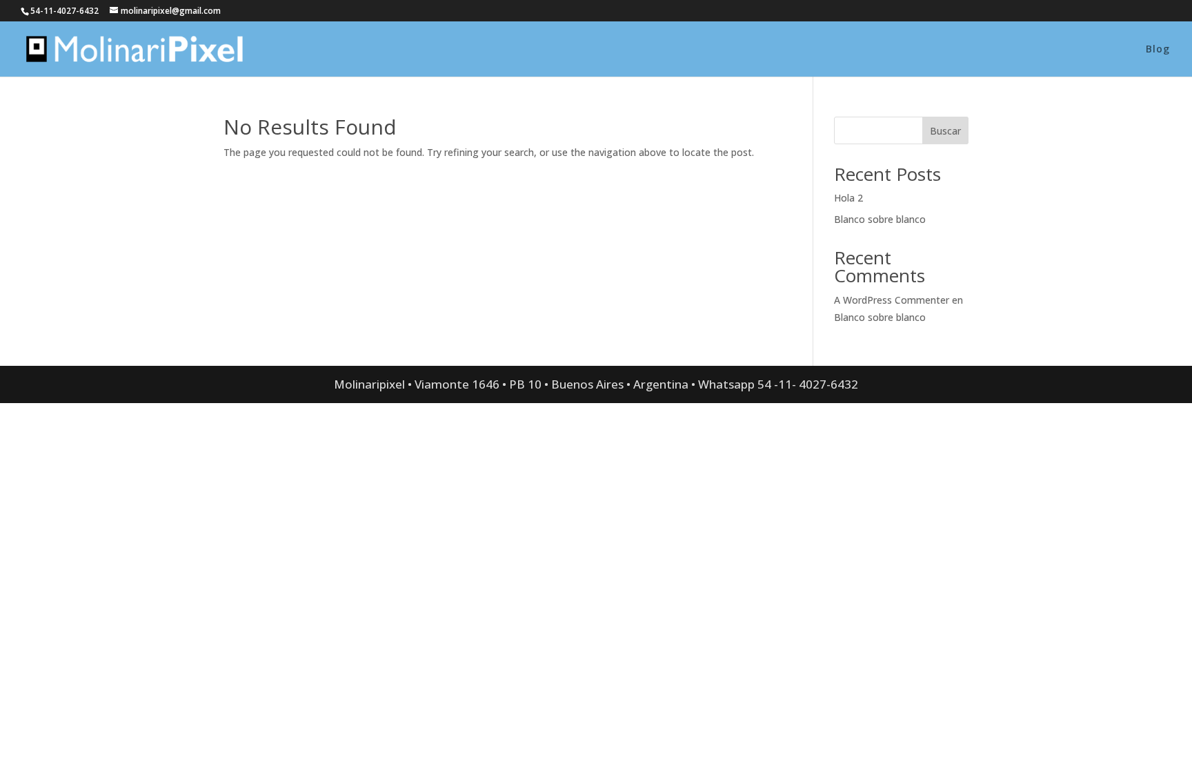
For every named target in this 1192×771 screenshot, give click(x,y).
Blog (1158, 49)
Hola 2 (848, 197)
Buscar (945, 130)
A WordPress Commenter (891, 299)
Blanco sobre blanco (880, 219)
